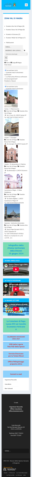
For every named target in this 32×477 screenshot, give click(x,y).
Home (5, 473)
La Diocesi (19, 475)
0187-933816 (19, 233)
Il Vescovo (12, 473)
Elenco (8, 62)
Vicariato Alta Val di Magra (14, 26)
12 (11, 238)
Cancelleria (8, 384)
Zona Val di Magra (11, 111)
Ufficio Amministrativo (16, 411)
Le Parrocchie (10, 475)
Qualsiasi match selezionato (14, 72)
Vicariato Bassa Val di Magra (14, 29)
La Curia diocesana (21, 473)
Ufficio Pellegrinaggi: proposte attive (16, 362)
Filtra (6, 60)
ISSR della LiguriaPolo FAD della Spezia (16, 345)
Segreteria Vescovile (11, 380)
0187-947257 (19, 117)
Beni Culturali (9, 388)
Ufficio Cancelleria (16, 409)
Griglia (14, 62)
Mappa (19, 62)
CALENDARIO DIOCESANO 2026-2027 (16, 338)
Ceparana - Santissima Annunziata (14, 223)
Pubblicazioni (10, 42)
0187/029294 (19, 203)
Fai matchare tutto (12, 70)
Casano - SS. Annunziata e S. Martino (15, 164)
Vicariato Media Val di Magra (14, 38)
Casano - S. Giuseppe (10, 137)
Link (24, 475)
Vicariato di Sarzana (12, 34)
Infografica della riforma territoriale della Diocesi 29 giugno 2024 (16, 249)
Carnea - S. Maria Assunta (11, 109)
